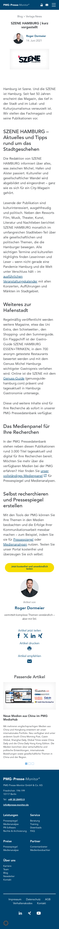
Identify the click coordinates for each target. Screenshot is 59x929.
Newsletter (9, 876)
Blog (20, 16)
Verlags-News (34, 16)
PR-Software (9, 828)
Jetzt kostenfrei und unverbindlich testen (29, 567)
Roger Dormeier (36, 36)
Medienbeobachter (40, 850)
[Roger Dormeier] (18, 38)
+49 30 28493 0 (16, 799)
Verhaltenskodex (22, 903)
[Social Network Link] (20, 915)
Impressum (15, 899)
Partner (35, 841)
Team (6, 869)
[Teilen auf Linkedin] (33, 635)
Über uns (9, 860)
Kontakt (7, 880)
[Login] (41, 5)
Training (34, 824)
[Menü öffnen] (54, 5)
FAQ (32, 831)
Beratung (35, 821)
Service (35, 815)
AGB (47, 899)
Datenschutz (33, 899)
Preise (7, 841)
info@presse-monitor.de (16, 805)
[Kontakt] (47, 5)
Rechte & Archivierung (15, 831)
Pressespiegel (23, 539)
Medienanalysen (15, 544)
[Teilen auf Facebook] (18, 635)
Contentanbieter (38, 847)
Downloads (35, 828)
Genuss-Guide (13, 378)
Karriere (7, 866)
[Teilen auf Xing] (40, 635)
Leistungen (10, 815)
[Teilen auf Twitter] (26, 635)
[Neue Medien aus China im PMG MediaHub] (29, 696)
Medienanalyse (11, 824)
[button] (6, 923)
